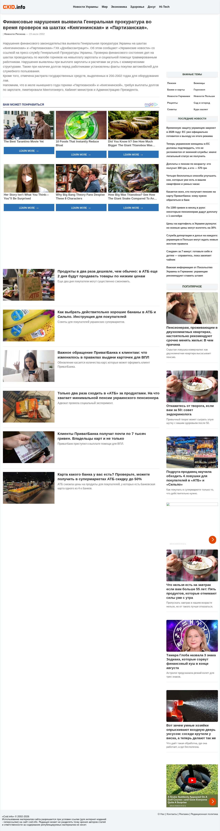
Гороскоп (199, 89)
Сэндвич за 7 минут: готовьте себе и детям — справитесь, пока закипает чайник (189, 255)
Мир (105, 6)
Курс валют (201, 109)
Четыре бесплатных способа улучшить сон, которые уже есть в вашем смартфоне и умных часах (191, 179)
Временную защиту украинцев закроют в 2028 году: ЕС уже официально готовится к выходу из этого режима (191, 131)
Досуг (152, 6)
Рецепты (172, 102)
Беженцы (199, 83)
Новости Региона (14, 34)
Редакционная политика (204, 814)
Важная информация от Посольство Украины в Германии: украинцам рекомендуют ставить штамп (189, 271)
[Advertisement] (81, 240)
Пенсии (171, 83)
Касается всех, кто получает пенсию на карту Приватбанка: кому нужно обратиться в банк (191, 195)
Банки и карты (176, 89)
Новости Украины (85, 6)
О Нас (161, 814)
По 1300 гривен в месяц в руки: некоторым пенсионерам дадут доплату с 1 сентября (191, 211)
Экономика (119, 6)
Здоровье (137, 6)
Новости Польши (204, 96)
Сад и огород (202, 102)
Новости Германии (178, 96)
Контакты (172, 814)
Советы (172, 109)
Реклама (184, 814)
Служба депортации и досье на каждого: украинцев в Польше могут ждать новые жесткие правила (192, 239)
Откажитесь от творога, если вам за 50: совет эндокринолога (190, 410)
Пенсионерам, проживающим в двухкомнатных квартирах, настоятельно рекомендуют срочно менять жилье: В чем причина (192, 336)
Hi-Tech (164, 6)
